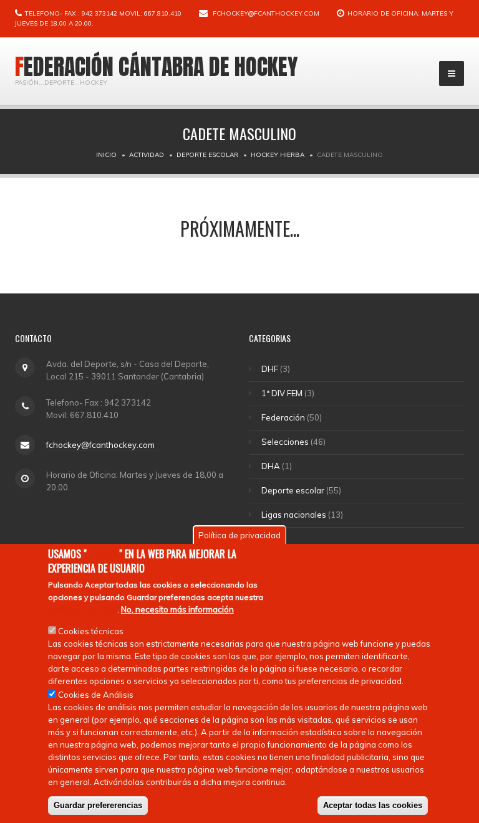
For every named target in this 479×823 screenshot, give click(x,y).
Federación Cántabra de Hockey (156, 66)
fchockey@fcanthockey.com (266, 13)
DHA (270, 466)
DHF (269, 369)
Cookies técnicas (90, 631)
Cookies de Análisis (95, 695)
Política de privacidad (239, 535)
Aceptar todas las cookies (372, 805)
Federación (283, 417)
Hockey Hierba (277, 155)
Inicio (106, 155)
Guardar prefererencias (98, 805)
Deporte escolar (207, 155)
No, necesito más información (177, 609)
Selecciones (285, 442)
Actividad (146, 155)
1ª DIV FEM (281, 393)
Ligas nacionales (293, 515)
